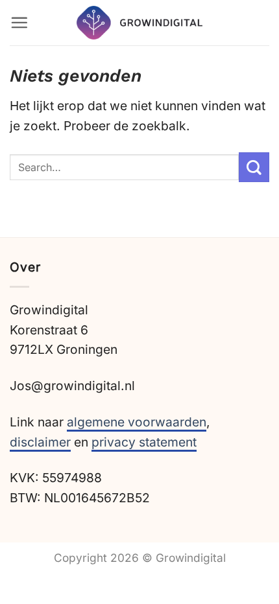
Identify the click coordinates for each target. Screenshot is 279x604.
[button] (19, 22)
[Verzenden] (254, 167)
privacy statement (144, 442)
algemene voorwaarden (136, 422)
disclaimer (40, 442)
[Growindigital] (139, 23)
